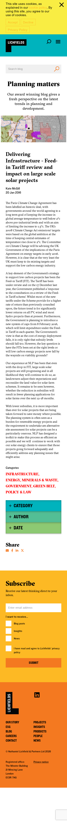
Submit (33, 662)
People (38, 736)
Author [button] (21, 516)
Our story (12, 722)
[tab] (33, 505)
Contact (11, 740)
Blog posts (19, 623)
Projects (40, 722)
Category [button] (23, 505)
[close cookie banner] (62, 5)
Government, (19, 486)
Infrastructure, (22, 474)
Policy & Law (18, 492)
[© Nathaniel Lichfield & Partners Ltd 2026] (16, 45)
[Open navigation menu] (58, 41)
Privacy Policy (17, 29)
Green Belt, (44, 486)
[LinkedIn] (17, 550)
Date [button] (18, 527)
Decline (28, 22)
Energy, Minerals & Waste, (32, 480)
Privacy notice (41, 762)
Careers (11, 736)
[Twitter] (22, 550)
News (17, 638)
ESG (8, 727)
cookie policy (38, 7)
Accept (13, 22)
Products (40, 731)
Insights (18, 631)
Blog (9, 731)
